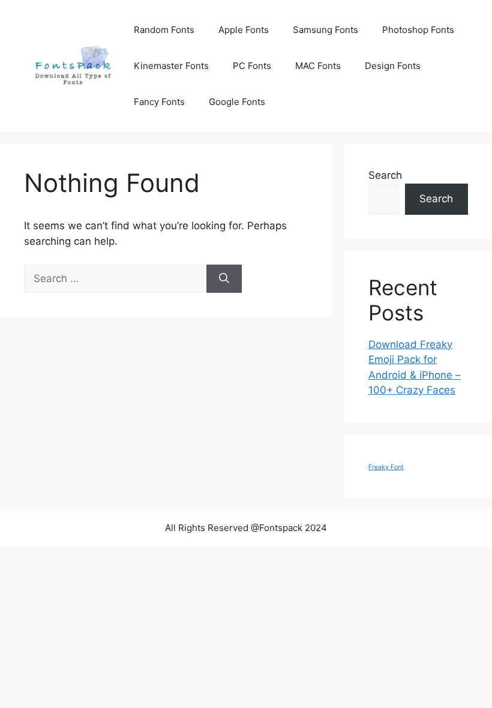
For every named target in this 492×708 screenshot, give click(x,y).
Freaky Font (386, 467)
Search (385, 175)
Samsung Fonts (325, 29)
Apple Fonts (243, 29)
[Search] (224, 279)
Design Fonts (393, 65)
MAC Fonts (318, 65)
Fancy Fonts (159, 101)
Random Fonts (164, 29)
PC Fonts (252, 65)
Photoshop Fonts (418, 29)
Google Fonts (237, 101)
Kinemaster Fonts (171, 65)
